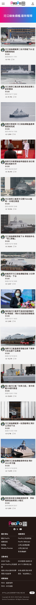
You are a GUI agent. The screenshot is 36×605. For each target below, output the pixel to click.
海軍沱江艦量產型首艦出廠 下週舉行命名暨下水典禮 (19, 349)
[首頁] (18, 3)
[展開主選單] (3, 4)
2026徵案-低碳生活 (25, 561)
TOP (32, 593)
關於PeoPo (5, 538)
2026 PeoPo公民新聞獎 (9, 565)
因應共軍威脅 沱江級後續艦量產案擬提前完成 (19, 125)
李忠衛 (7, 54)
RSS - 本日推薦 (7, 586)
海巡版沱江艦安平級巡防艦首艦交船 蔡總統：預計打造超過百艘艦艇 (19, 312)
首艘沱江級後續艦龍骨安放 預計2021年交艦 (18, 461)
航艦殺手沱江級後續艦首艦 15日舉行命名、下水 (20, 274)
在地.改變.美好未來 (25, 570)
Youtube (21, 529)
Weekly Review (7, 548)
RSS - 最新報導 (7, 583)
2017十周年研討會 (25, 564)
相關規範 (4, 541)
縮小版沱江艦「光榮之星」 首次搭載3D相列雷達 (19, 387)
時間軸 (3, 545)
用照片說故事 (6, 573)
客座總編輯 (22, 551)
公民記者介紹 (23, 548)
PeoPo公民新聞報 (24, 538)
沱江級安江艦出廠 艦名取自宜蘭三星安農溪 (19, 87)
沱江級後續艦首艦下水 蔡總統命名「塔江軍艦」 (19, 237)
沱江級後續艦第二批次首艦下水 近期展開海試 (19, 50)
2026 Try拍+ (5, 561)
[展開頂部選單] (33, 4)
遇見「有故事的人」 (25, 573)
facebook (15, 529)
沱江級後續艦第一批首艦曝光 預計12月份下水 (19, 424)
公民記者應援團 (24, 545)
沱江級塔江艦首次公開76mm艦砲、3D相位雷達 (18, 200)
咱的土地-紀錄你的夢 (8, 570)
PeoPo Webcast (24, 541)
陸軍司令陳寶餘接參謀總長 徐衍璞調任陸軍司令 (19, 162)
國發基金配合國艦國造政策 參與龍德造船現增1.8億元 (19, 499)
